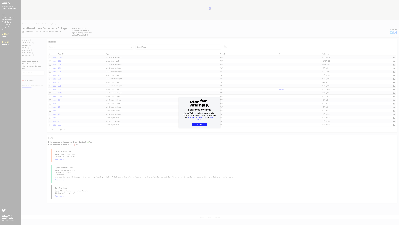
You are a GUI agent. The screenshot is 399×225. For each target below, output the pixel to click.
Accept (199, 124)
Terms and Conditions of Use (196, 117)
